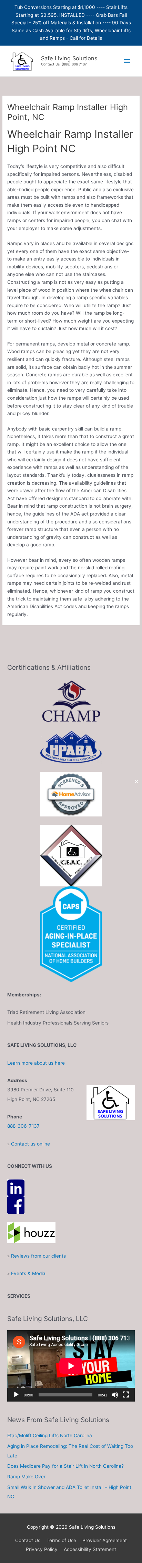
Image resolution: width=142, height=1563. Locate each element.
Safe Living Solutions (69, 58)
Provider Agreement (104, 1540)
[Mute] (114, 1394)
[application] (71, 1366)
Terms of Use (61, 1540)
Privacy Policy (42, 1549)
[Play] (16, 1394)
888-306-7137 (23, 1126)
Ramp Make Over (26, 1476)
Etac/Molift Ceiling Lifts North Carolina (49, 1435)
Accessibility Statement (90, 1549)
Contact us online (30, 1144)
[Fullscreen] (125, 1394)
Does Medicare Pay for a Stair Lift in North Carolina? (65, 1466)
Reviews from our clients (38, 1256)
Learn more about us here (36, 1063)
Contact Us (27, 1540)
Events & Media (28, 1273)
